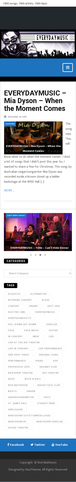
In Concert (15, 336)
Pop (55, 361)
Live (51, 336)
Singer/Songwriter (21, 397)
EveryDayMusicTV (19, 318)
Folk (11, 330)
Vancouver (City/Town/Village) (29, 415)
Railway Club (48, 367)
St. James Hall (17, 403)
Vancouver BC (17, 422)
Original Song (48, 355)
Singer (31, 391)
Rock (11, 379)
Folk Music (31, 330)
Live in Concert (18, 348)
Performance (17, 361)
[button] (31, 255)
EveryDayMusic (45, 312)
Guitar (53, 330)
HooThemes (33, 469)
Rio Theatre (50, 373)
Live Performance (50, 348)
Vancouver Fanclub (49, 422)
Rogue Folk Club (48, 385)
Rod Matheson (18, 385)
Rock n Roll (33, 379)
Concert (13, 306)
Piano (39, 361)
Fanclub (51, 324)
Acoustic (14, 294)
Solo (47, 397)
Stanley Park (46, 403)
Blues (45, 300)
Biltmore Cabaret (20, 300)
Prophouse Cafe (19, 367)
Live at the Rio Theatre (24, 342)
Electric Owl (17, 312)
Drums (33, 306)
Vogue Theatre (18, 428)
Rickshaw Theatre (20, 373)
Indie (36, 336)
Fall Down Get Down (22, 324)
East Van (54, 306)
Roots (12, 391)
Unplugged (15, 409)
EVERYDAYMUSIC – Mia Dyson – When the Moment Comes (35, 101)
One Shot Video (18, 355)
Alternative (38, 294)
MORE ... (9, 190)
